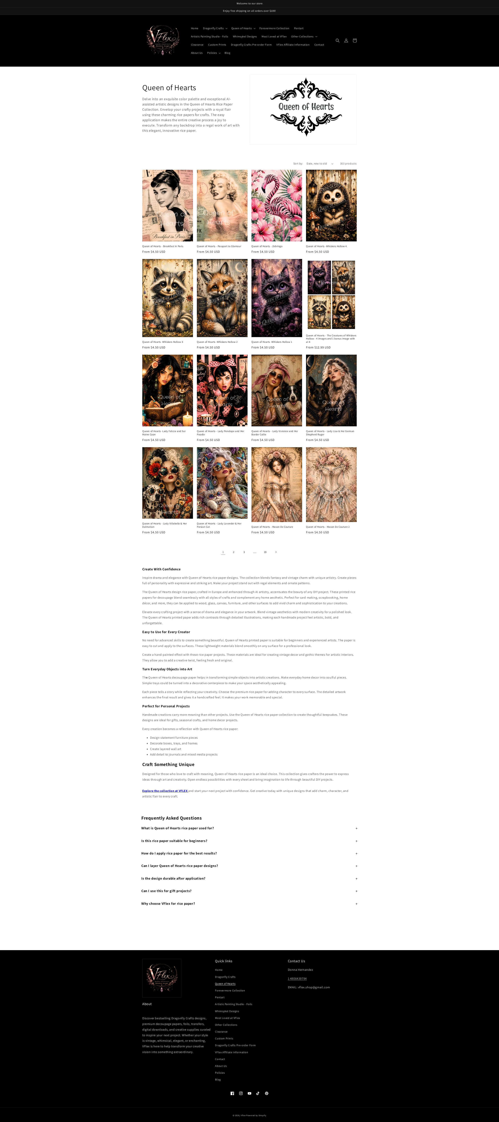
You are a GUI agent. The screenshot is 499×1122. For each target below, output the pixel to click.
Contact (220, 1059)
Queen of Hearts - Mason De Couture (272, 526)
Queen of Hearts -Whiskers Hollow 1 (271, 342)
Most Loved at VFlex (227, 1018)
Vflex (243, 1115)
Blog (218, 1079)
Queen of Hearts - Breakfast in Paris (162, 246)
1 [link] (223, 552)
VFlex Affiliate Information (231, 1052)
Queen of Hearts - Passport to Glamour (219, 246)
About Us (221, 1066)
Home (218, 970)
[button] (215, 28)
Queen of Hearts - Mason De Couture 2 (328, 526)
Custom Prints (224, 1038)
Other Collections (226, 1025)
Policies (220, 1072)
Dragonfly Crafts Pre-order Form (235, 1045)
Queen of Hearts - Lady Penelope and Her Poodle (220, 433)
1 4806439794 (297, 978)
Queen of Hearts (225, 983)
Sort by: (298, 163)
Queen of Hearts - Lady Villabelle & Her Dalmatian (164, 525)
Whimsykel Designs (227, 1011)
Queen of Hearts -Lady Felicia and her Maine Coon (164, 433)
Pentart (220, 997)
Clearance (221, 1031)
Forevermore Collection (230, 990)
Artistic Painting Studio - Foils (233, 1004)
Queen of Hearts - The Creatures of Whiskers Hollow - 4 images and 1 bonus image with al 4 (331, 339)
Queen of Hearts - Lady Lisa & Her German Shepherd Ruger (330, 433)
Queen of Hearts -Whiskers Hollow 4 (326, 246)
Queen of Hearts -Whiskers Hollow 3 (162, 342)
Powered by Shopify (256, 1115)
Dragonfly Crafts (225, 977)
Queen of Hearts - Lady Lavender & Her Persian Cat (219, 525)
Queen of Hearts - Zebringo (267, 246)
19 (265, 552)
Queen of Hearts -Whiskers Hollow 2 (217, 342)
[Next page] (276, 552)
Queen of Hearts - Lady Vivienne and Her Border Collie (274, 433)
